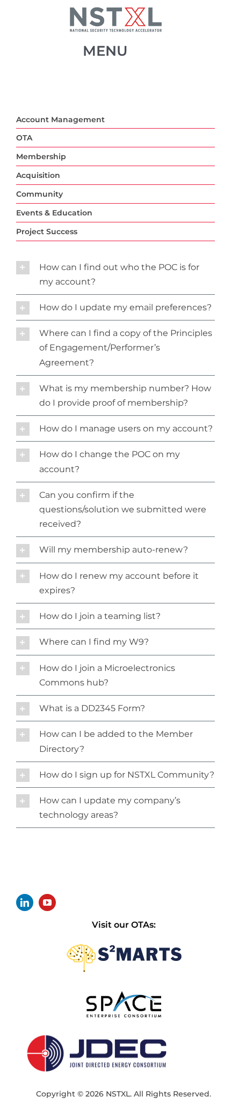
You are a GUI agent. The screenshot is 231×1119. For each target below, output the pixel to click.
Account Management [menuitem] (60, 119)
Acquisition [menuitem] (38, 175)
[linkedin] (24, 902)
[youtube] (47, 902)
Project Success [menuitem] (46, 231)
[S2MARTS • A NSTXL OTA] (124, 941)
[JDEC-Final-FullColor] (96, 1033)
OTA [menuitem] (24, 138)
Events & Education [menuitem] (54, 213)
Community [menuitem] (39, 194)
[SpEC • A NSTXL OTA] (123, 994)
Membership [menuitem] (41, 156)
